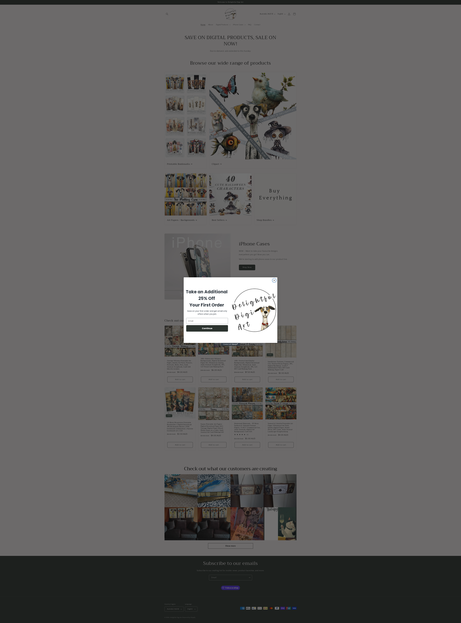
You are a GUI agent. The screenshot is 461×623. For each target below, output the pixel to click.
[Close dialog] (274, 280)
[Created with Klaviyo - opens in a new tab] (230, 344)
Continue (207, 328)
